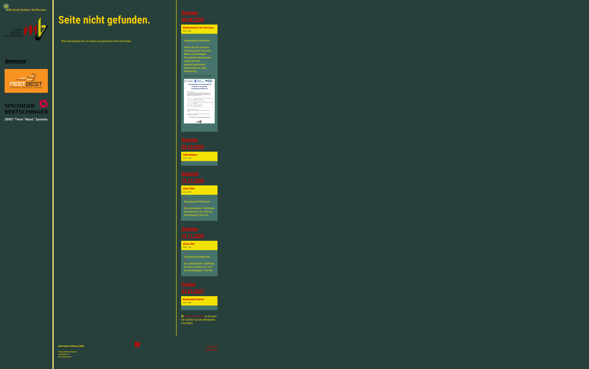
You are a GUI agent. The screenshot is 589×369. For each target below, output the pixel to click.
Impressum (212, 346)
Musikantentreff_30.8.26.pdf (198, 76)
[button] (199, 78)
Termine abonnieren (194, 316)
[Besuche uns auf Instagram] (137, 345)
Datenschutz (211, 349)
